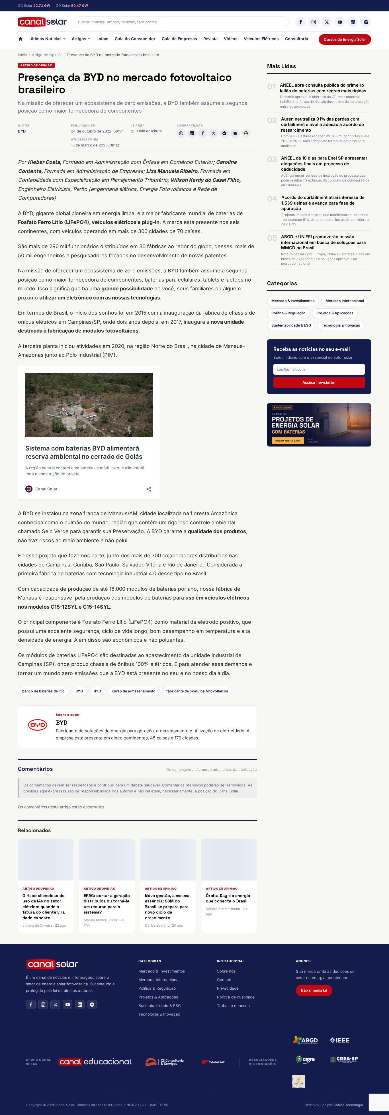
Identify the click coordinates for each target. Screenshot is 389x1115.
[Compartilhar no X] (213, 133)
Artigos (79, 38)
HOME (20, 40)
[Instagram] (313, 22)
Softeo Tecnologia (348, 1105)
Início (22, 54)
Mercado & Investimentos (293, 301)
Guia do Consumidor (135, 38)
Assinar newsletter (319, 382)
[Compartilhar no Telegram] (224, 133)
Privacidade (228, 988)
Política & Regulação (288, 313)
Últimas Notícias (45, 38)
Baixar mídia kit (314, 990)
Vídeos (231, 38)
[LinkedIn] (353, 22)
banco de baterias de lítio (43, 691)
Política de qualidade (236, 997)
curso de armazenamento (133, 691)
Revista (210, 38)
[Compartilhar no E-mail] (235, 133)
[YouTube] (340, 22)
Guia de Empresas (179, 38)
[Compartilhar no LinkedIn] (191, 133)
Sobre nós (226, 971)
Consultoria (296, 38)
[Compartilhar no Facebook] (202, 133)
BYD (22, 131)
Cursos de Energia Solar (345, 39)
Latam (102, 38)
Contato (224, 979)
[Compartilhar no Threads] (246, 133)
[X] (327, 22)
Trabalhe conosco (233, 1005)
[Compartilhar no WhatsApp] (181, 133)
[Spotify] (366, 22)
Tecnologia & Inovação (341, 325)
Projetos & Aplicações (334, 313)
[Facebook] (300, 22)
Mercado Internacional (344, 301)
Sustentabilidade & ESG (291, 325)
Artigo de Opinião (47, 54)
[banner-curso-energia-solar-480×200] (319, 425)
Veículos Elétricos (261, 38)
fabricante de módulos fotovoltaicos (197, 691)
